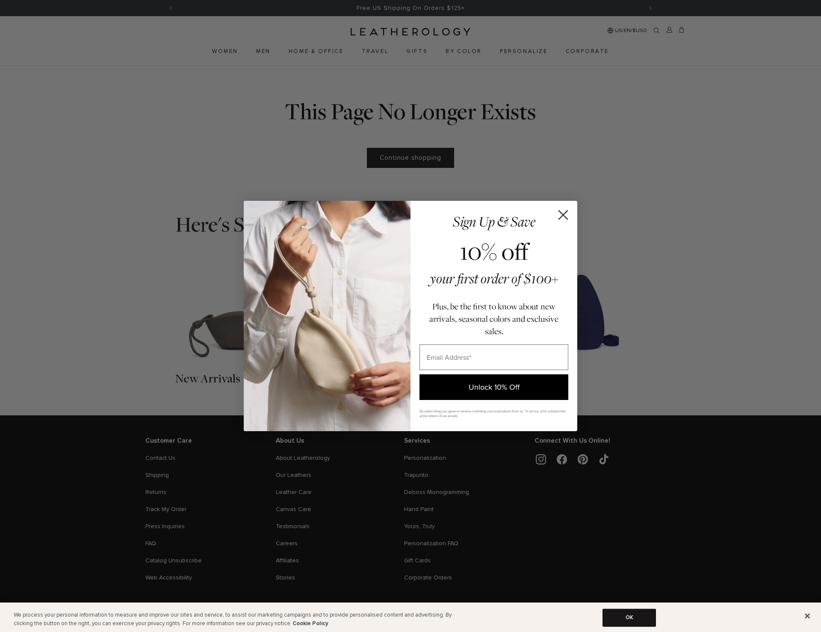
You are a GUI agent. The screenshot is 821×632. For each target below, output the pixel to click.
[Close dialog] (563, 215)
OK (629, 617)
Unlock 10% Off (494, 387)
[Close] (807, 616)
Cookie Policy (310, 623)
